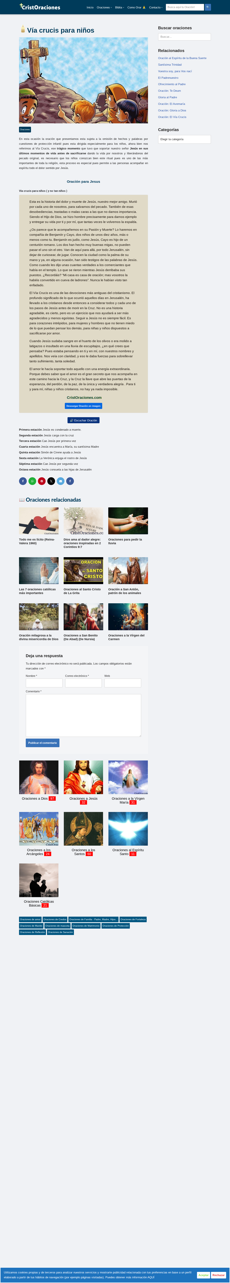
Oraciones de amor (30, 919)
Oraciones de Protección (116, 925)
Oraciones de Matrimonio (86, 925)
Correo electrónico (77, 675)
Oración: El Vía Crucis (172, 117)
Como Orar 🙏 (136, 7)
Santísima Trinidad (170, 64)
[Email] (60, 481)
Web (107, 675)
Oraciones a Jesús (83, 798)
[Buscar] (207, 37)
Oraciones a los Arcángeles (38, 852)
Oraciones (25, 129)
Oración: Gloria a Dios (172, 110)
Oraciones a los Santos (83, 852)
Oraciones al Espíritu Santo (128, 852)
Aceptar (204, 1275)
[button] (111, 7)
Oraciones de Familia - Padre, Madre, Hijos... (93, 919)
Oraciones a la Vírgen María (128, 800)
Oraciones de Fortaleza (133, 919)
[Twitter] (51, 481)
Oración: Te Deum (169, 90)
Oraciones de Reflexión (32, 932)
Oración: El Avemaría (171, 104)
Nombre (31, 675)
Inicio (90, 7)
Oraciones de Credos (55, 919)
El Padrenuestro (168, 77)
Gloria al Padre (167, 97)
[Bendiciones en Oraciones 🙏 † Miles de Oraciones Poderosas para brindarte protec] (40, 7)
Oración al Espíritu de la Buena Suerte (182, 58)
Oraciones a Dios (35, 798)
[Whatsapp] (32, 481)
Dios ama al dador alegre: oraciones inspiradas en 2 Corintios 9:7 (82, 543)
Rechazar (218, 1275)
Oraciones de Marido (31, 925)
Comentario (33, 691)
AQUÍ (150, 1277)
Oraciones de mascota (57, 925)
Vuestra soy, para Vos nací (175, 71)
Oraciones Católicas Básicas (39, 903)
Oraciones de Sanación (60, 932)
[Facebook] (23, 481)
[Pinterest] (42, 481)
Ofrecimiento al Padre (172, 84)
